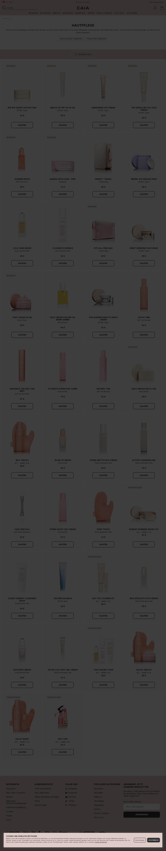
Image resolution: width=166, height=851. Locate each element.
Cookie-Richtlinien (100, 842)
